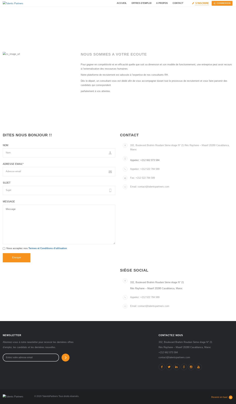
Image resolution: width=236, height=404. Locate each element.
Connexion (224, 3)
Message (9, 201)
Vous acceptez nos (36, 248)
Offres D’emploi (141, 3)
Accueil (122, 3)
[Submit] (66, 358)
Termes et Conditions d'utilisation (47, 248)
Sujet (7, 182)
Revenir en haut (219, 397)
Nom (5, 145)
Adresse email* (13, 164)
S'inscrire (202, 3)
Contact (178, 3)
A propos (162, 3)
